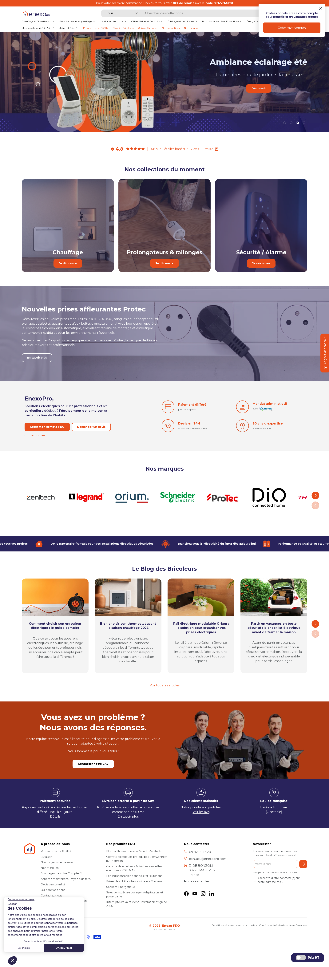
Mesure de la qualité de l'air (36, 27)
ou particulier (35, 435)
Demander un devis (91, 427)
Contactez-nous (51, 895)
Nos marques (191, 27)
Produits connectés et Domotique (220, 21)
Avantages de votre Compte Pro (62, 873)
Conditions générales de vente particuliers (234, 925)
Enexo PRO (171, 926)
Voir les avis (201, 812)
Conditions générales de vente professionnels (283, 925)
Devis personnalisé (53, 884)
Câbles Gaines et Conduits (145, 21)
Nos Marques (49, 868)
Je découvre (68, 263)
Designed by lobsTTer (164, 929)
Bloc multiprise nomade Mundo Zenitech (133, 851)
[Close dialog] (320, 8)
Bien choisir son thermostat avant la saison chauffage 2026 (128, 626)
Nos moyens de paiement (58, 862)
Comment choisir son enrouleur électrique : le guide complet (55, 626)
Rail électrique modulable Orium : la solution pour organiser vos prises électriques (201, 628)
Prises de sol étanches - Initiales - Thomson (135, 881)
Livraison (46, 857)
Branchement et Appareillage (75, 21)
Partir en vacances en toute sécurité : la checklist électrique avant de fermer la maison (274, 628)
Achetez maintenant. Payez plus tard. (66, 879)
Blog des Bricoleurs (123, 27)
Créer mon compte (292, 27)
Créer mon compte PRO (47, 427)
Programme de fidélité (56, 851)
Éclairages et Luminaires (181, 21)
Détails (55, 816)
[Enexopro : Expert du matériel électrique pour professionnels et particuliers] (36, 13)
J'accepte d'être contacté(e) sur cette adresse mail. (279, 880)
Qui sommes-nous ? (54, 890)
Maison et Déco (67, 27)
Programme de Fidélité (95, 27)
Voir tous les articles (165, 685)
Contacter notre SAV (93, 764)
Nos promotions (171, 27)
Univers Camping (147, 27)
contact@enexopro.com (207, 859)
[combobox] (181, 13)
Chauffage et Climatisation (36, 21)
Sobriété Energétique (120, 887)
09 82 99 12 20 (200, 852)
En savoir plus (236, 102)
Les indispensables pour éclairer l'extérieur (134, 876)
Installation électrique (111, 21)
